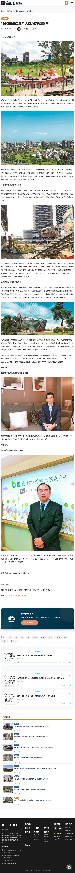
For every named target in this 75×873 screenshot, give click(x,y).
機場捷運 (35, 637)
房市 (22, 637)
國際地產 (27, 832)
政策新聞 (46, 828)
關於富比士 (68, 827)
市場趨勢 (36, 828)
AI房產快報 (57, 839)
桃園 (16, 637)
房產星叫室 (57, 836)
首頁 (2, 11)
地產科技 (46, 837)
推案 (48, 169)
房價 (28, 637)
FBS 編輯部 (24, 29)
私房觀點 (46, 834)
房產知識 (46, 841)
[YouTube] (60, 828)
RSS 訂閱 (69, 840)
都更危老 (36, 834)
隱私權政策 (68, 837)
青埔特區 (4, 641)
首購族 (43, 637)
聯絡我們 (68, 830)
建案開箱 (36, 839)
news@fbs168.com (10, 864)
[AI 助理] (69, 867)
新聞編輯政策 (69, 834)
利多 (10, 637)
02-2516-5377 (8, 860)
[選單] (72, 3)
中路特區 (13, 641)
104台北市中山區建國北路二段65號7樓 (12, 856)
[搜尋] (66, 3)
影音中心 (46, 839)
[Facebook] (55, 828)
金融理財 (36, 837)
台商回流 (58, 637)
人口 (65, 637)
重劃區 (50, 637)
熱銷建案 (27, 845)
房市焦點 (9, 11)
